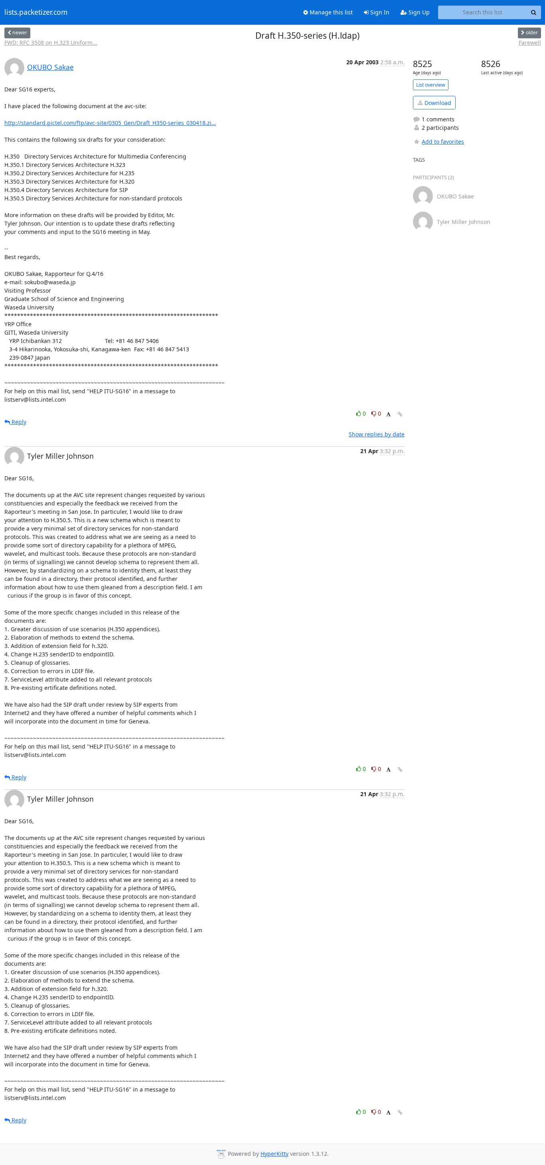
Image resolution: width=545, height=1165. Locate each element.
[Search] (534, 12)
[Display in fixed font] (388, 414)
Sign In (379, 12)
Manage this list (330, 12)
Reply (18, 422)
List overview (430, 84)
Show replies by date (377, 434)
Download (437, 103)
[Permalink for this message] (400, 414)
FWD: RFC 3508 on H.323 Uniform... (50, 42)
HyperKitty (274, 1153)
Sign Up (418, 12)
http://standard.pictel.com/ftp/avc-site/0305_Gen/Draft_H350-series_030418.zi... (110, 123)
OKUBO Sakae (50, 67)
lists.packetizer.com (35, 12)
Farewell (530, 42)
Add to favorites (443, 141)
